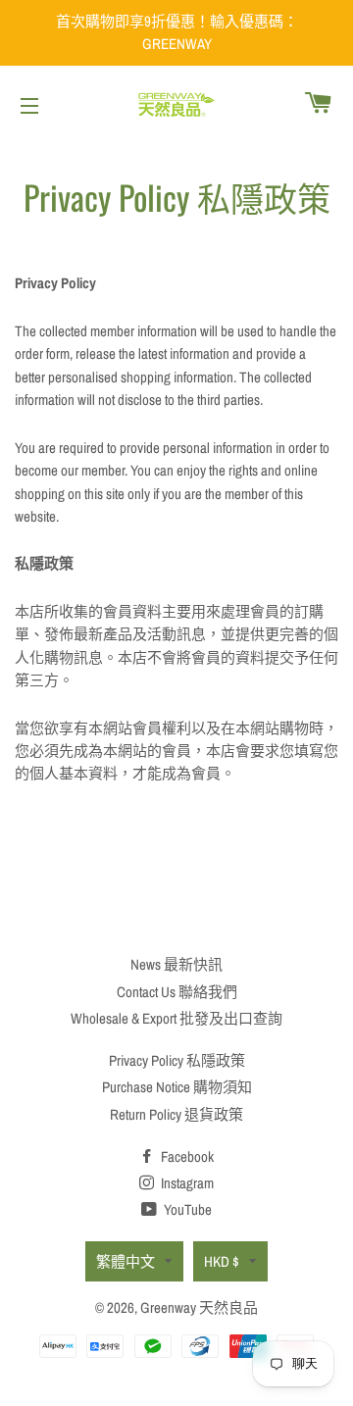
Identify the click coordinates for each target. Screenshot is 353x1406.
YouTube (186, 1209)
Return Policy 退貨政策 (176, 1114)
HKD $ (221, 1261)
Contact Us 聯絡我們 (177, 991)
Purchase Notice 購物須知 (177, 1087)
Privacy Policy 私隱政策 (177, 1060)
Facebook (186, 1156)
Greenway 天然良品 (199, 1307)
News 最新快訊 (176, 964)
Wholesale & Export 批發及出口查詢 (176, 1018)
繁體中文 (125, 1261)
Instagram (186, 1183)
